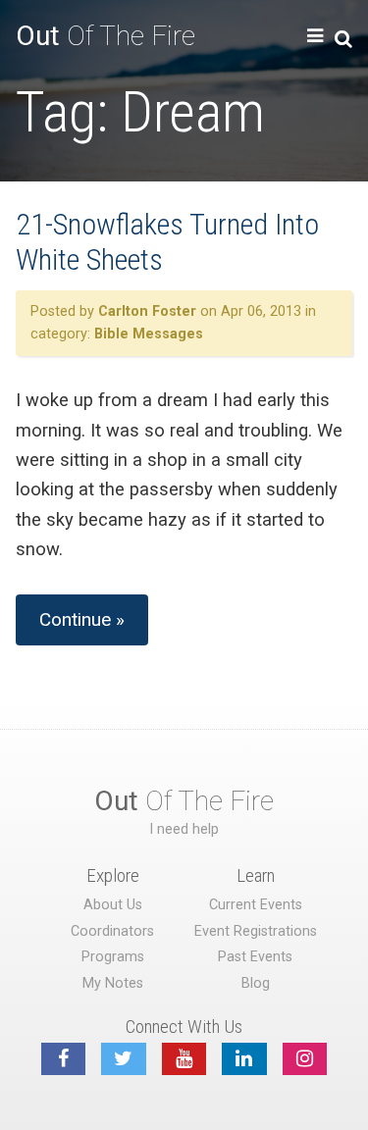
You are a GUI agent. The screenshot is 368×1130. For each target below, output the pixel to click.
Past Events (255, 957)
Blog (255, 983)
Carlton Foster (147, 311)
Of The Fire (105, 36)
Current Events (255, 905)
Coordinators (112, 931)
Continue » (82, 619)
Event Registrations (255, 931)
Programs (112, 957)
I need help (184, 829)
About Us (112, 905)
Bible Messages (148, 334)
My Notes (112, 983)
